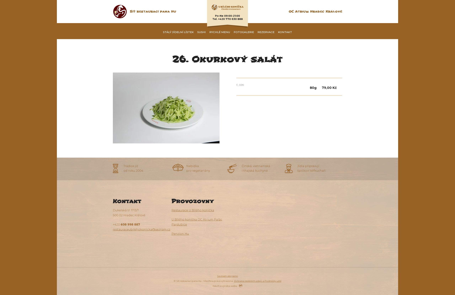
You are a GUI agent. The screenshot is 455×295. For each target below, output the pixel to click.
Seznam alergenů (227, 276)
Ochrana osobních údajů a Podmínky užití (257, 281)
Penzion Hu (180, 233)
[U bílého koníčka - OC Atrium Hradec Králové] (227, 7)
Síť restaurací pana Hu (153, 11)
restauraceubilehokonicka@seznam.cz (141, 229)
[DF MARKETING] (240, 286)
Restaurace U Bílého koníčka (193, 210)
